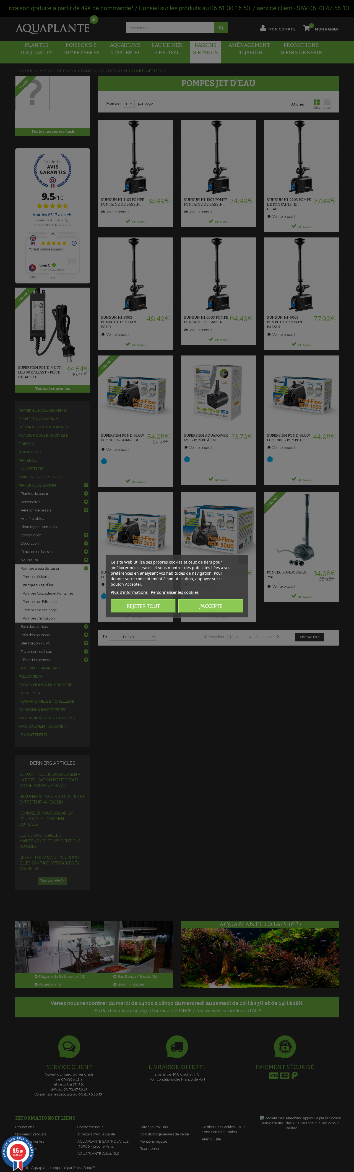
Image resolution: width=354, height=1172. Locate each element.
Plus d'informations (129, 592)
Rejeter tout (143, 606)
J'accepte (210, 606)
